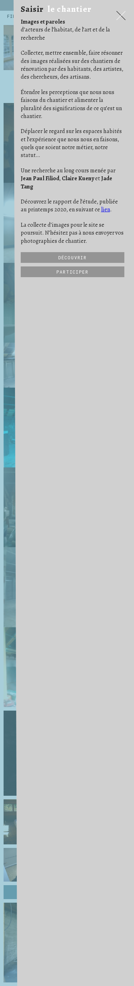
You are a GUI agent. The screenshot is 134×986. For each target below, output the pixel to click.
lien (105, 210)
